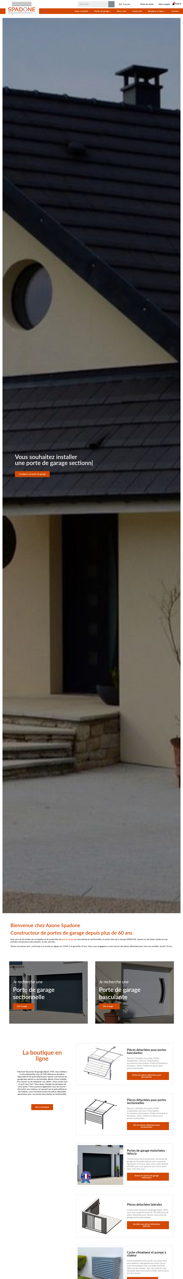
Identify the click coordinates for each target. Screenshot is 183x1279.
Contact (175, 11)
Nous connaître (81, 11)
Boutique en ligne (156, 11)
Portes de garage (101, 11)
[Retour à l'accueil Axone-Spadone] (22, 8)
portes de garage (69, 939)
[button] (177, 4)
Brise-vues (121, 11)
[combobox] (91, 4)
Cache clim (137, 11)
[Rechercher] (111, 4)
